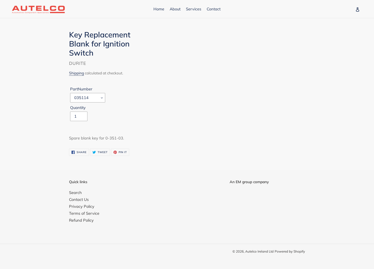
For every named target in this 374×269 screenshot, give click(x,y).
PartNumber (81, 88)
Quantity (78, 107)
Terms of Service (84, 213)
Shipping (76, 73)
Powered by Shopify (290, 251)
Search (75, 192)
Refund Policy (81, 220)
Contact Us (79, 199)
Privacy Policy (81, 206)
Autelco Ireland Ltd (259, 251)
